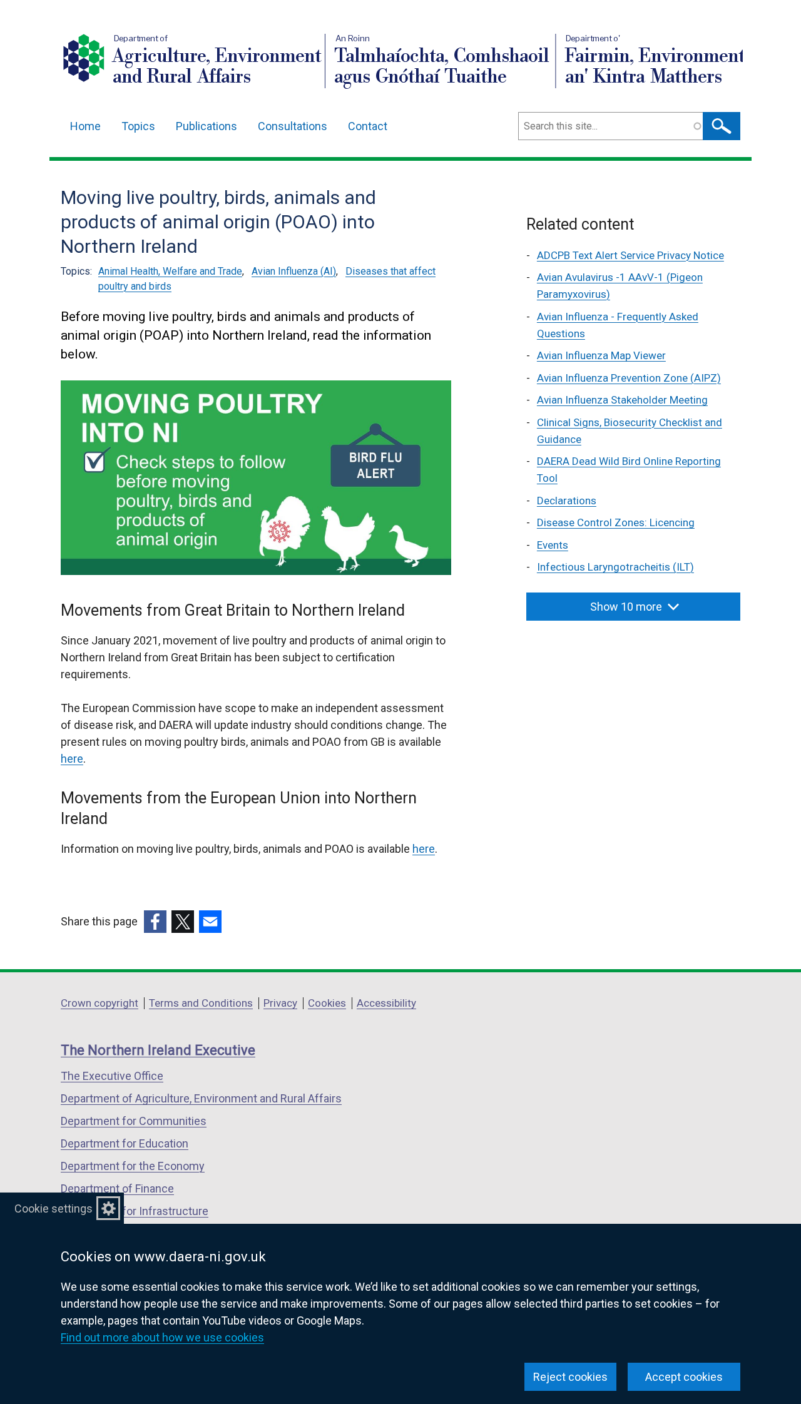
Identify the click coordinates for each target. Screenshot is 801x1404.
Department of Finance (117, 1188)
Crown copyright (99, 1003)
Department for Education (124, 1143)
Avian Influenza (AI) (294, 271)
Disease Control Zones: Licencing (616, 522)
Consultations (292, 126)
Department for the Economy (133, 1166)
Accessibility (386, 1003)
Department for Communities (134, 1120)
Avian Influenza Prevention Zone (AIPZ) (629, 378)
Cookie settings (53, 1208)
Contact (367, 126)
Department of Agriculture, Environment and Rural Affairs (201, 1098)
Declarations (566, 500)
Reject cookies (570, 1376)
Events (552, 545)
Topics (138, 126)
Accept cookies (684, 1376)
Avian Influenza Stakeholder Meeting (622, 400)
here (72, 758)
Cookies (327, 1003)
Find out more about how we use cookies (162, 1337)
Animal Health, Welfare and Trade (170, 271)
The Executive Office (112, 1075)
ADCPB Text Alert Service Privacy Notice (630, 255)
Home (85, 126)
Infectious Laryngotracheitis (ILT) (615, 567)
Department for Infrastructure (134, 1211)
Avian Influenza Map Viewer (601, 355)
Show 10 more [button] (626, 606)
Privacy (280, 1003)
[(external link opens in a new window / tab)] (155, 921)
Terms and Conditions (201, 1003)
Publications (206, 126)
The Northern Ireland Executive (158, 1050)
